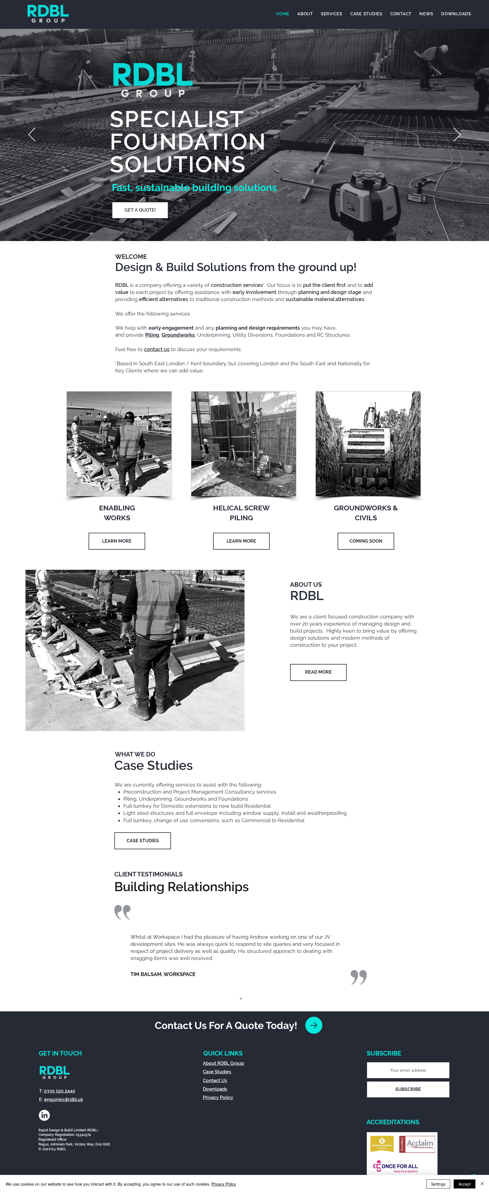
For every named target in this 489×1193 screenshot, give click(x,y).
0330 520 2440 (59, 1091)
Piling (152, 335)
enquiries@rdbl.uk (63, 1099)
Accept (464, 1184)
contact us (157, 349)
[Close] (482, 1183)
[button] (331, 13)
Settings (438, 1184)
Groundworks (178, 335)
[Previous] (31, 135)
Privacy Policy (223, 1184)
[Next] (457, 135)
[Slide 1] (241, 998)
